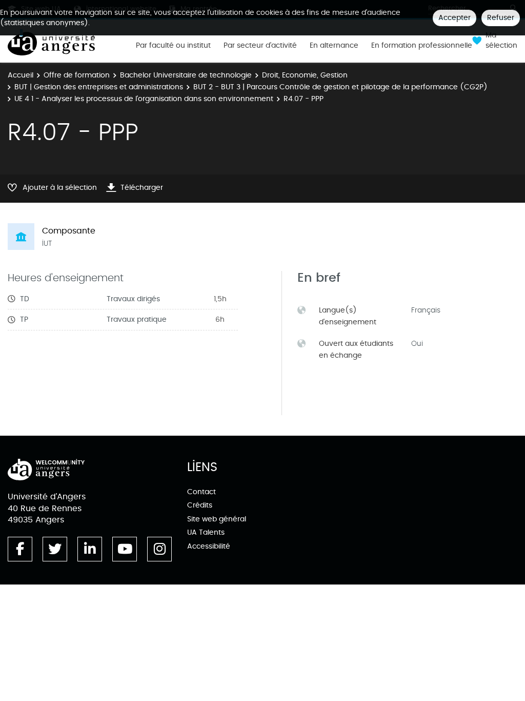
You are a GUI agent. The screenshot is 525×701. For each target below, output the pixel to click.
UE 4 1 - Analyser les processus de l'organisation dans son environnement (143, 98)
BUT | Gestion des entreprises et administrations (98, 87)
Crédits (199, 505)
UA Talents (206, 532)
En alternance (334, 46)
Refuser (500, 17)
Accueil (20, 75)
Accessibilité (208, 546)
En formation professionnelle (421, 46)
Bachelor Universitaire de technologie (186, 75)
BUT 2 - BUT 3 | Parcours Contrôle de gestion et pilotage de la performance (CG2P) (340, 87)
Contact (201, 491)
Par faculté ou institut (173, 46)
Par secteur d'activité (260, 46)
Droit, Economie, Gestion (305, 75)
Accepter (454, 17)
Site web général (216, 519)
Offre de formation (77, 75)
